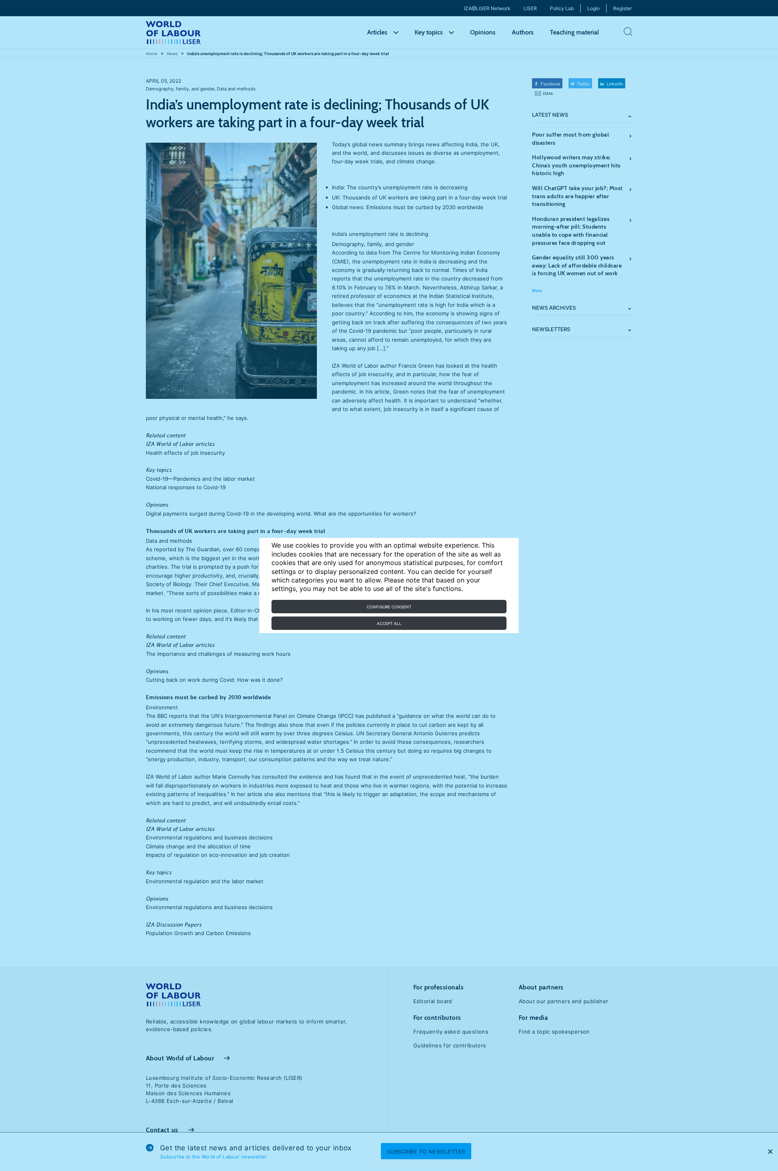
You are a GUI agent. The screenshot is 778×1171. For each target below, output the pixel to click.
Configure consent (389, 606)
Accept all (389, 623)
